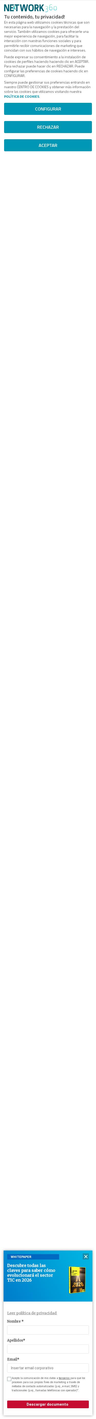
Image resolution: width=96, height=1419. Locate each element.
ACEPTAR (48, 145)
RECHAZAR (48, 127)
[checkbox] (9, 1379)
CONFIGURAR (48, 108)
